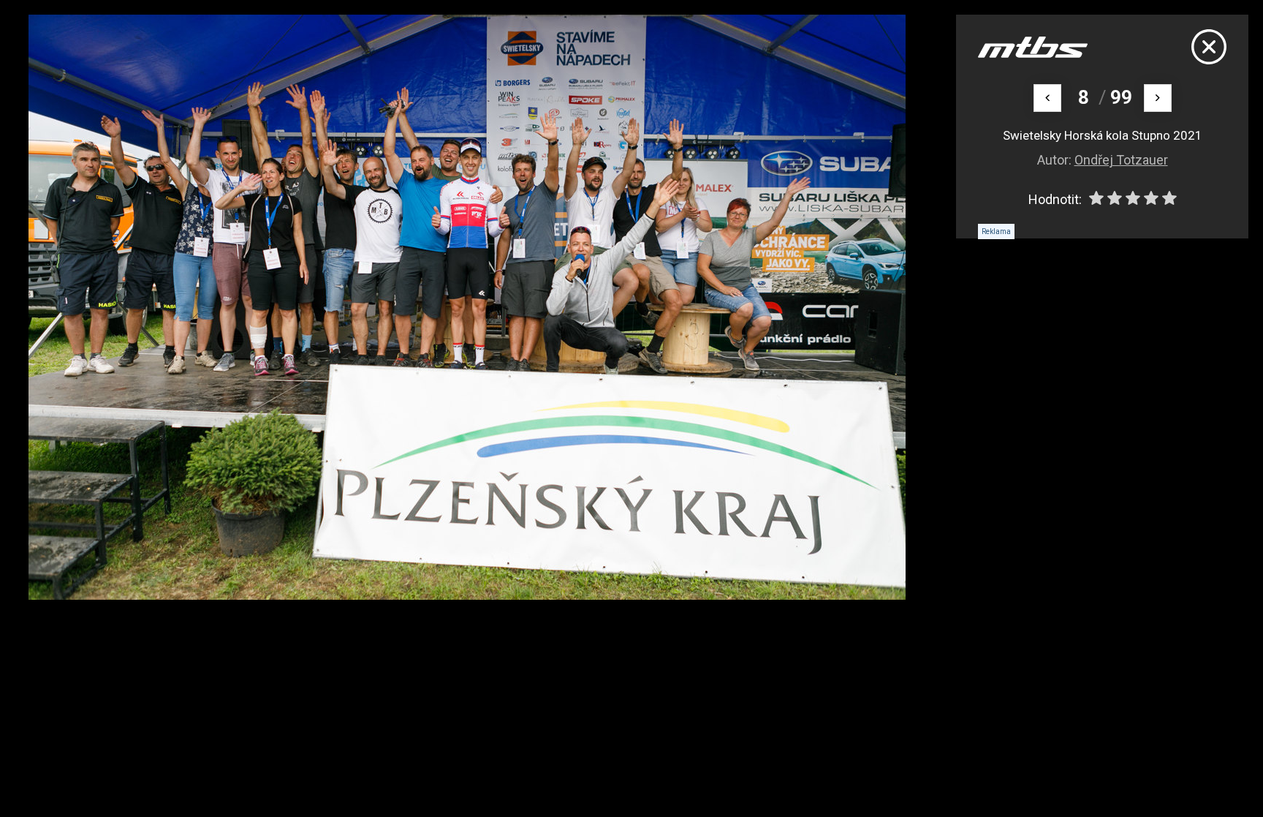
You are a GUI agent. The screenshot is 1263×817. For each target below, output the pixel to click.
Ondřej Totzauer (1121, 159)
